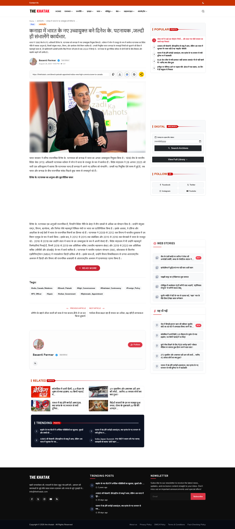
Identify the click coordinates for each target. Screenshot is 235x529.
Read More (88, 268)
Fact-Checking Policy (197, 524)
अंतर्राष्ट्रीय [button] (141, 11)
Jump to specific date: (164, 137)
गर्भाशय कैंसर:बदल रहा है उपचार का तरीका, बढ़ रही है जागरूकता (116, 313)
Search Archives (178, 148)
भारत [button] (98, 11)
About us (133, 524)
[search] (203, 11)
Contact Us (33, 3)
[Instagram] (44, 499)
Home (58, 11)
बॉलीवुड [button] (108, 11)
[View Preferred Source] (134, 74)
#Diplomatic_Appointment (92, 294)
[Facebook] (31, 499)
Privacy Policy (146, 524)
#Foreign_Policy (133, 288)
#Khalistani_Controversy (111, 288)
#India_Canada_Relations (41, 288)
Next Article (95, 308)
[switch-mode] (204, 3)
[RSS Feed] (35, 363)
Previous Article (78, 308)
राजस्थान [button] (67, 11)
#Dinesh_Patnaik (65, 288)
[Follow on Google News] (127, 74)
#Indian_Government (66, 294)
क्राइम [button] (89, 11)
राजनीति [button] (79, 11)
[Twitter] (38, 499)
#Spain (50, 294)
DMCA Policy (159, 524)
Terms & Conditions (176, 524)
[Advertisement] (87, 201)
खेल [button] (117, 11)
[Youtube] (50, 499)
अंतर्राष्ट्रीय (40, 21)
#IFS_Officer (36, 294)
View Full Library (178, 159)
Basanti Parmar (43, 355)
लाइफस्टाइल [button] (128, 11)
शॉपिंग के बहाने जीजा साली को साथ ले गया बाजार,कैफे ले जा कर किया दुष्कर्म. (58, 314)
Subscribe (198, 496)
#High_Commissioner (86, 288)
